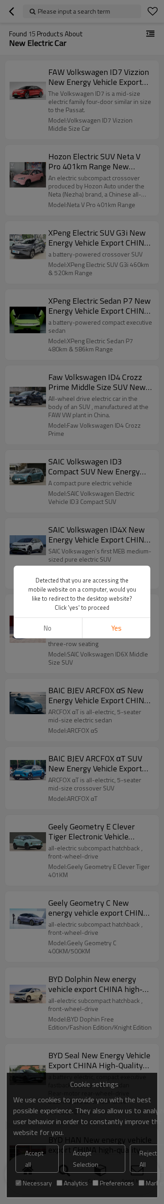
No (47, 628)
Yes (116, 628)
